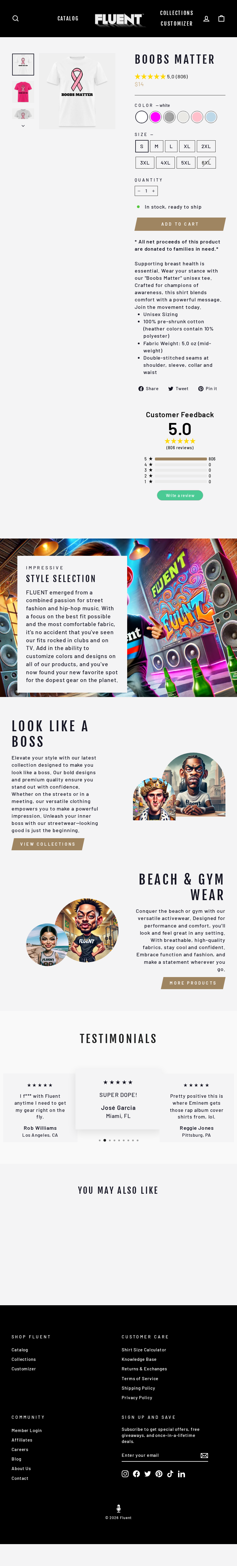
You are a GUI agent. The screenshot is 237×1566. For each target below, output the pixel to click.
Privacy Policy (137, 1397)
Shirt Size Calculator (144, 1349)
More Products (193, 983)
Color (152, 105)
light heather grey (183, 117)
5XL (186, 162)
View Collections (48, 844)
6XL (206, 162)
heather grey (169, 117)
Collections (177, 13)
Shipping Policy (138, 1388)
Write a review (180, 495)
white (141, 117)
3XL (145, 162)
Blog (16, 1458)
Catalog (68, 18)
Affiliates (22, 1439)
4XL (166, 162)
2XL (206, 146)
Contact (20, 1478)
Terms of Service (140, 1378)
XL (187, 146)
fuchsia (155, 117)
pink (197, 117)
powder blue (211, 117)
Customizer (177, 23)
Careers (20, 1449)
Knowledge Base (139, 1359)
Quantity (149, 179)
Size (144, 134)
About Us (21, 1468)
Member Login (27, 1430)
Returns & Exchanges (144, 1368)
